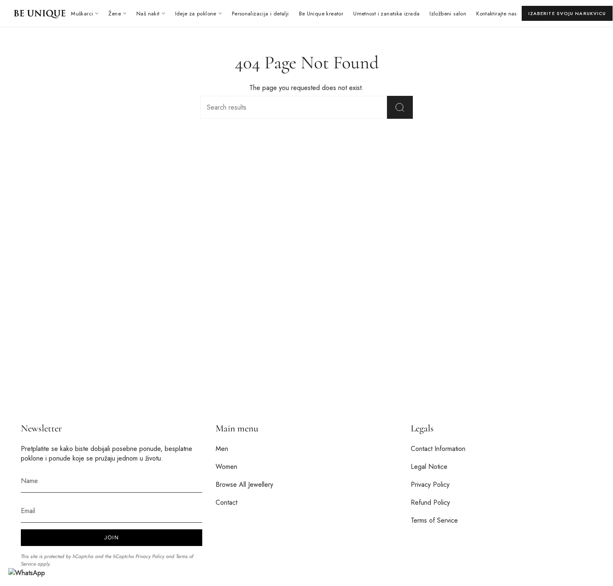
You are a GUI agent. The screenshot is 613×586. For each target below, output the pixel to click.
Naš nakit (148, 14)
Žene (114, 14)
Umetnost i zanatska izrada (386, 14)
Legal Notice (429, 466)
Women (226, 466)
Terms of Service (434, 520)
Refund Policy (430, 502)
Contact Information (438, 448)
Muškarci (82, 14)
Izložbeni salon (448, 14)
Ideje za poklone (195, 14)
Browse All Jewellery (244, 484)
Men (222, 448)
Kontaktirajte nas (496, 14)
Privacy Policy (150, 556)
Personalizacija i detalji (260, 14)
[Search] (400, 107)
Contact (226, 502)
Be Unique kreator (321, 14)
